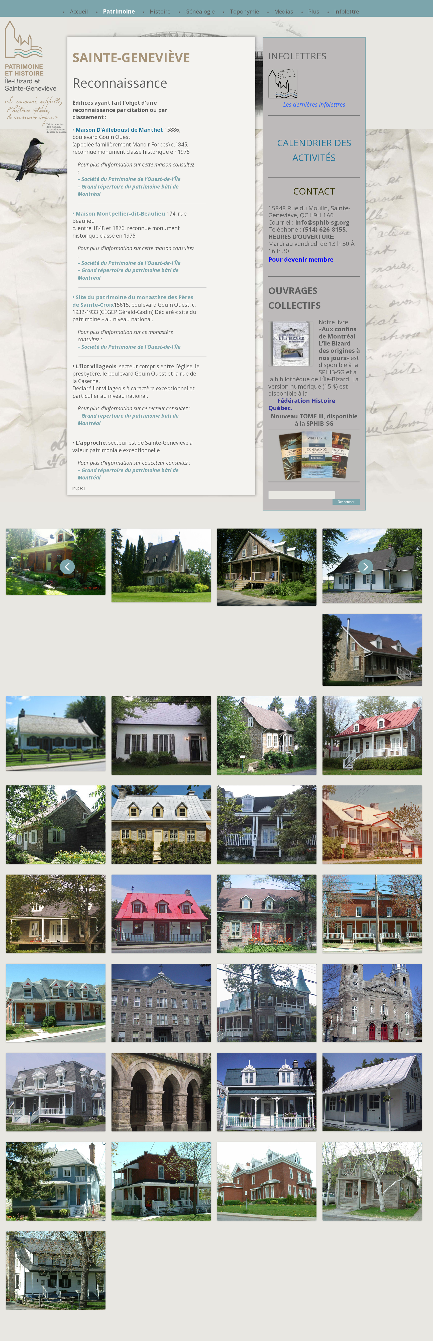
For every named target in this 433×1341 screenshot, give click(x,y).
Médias (283, 11)
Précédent (67, 566)
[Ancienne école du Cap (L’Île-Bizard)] (161, 735)
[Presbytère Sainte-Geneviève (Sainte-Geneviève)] (55, 1092)
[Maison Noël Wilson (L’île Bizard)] (55, 562)
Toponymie (244, 11)
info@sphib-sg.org (322, 222)
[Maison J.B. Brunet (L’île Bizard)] (266, 567)
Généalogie (200, 11)
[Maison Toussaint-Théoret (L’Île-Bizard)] (55, 824)
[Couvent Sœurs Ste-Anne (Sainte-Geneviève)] (161, 1003)
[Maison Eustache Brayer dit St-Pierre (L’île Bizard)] (372, 650)
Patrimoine (119, 11)
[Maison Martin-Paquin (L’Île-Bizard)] (372, 824)
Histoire (160, 11)
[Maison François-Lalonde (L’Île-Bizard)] (266, 735)
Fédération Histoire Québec (301, 404)
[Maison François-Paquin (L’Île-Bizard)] (161, 824)
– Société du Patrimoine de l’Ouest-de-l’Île (129, 179)
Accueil (79, 11)
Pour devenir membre (301, 259)
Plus (313, 11)
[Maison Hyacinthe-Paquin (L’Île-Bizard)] (55, 914)
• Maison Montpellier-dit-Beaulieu (118, 213)
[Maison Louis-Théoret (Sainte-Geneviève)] (55, 1270)
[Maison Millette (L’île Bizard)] (161, 565)
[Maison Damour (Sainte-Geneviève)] (55, 733)
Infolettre (346, 11)
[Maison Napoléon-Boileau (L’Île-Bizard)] (266, 824)
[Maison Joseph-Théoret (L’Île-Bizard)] (372, 735)
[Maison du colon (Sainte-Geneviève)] (372, 1092)
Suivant (365, 566)
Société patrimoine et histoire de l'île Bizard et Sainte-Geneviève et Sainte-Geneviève (36, 76)
